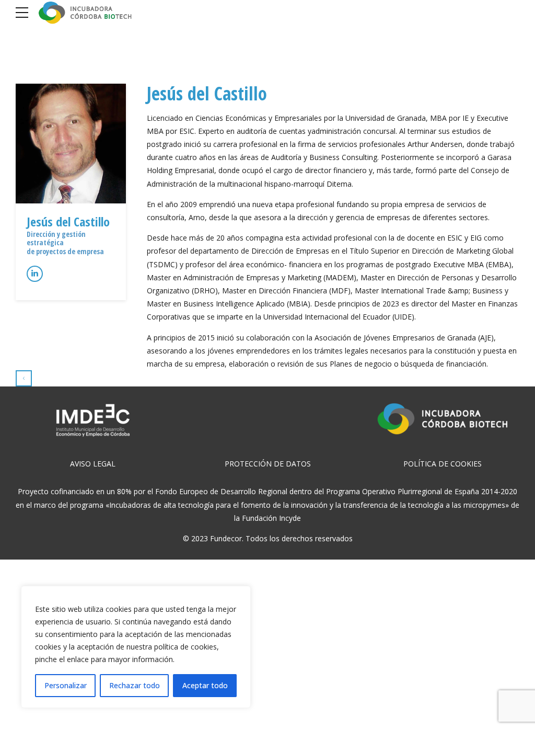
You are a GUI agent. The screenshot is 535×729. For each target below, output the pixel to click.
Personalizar (65, 685)
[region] (136, 647)
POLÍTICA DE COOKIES (442, 464)
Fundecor (226, 538)
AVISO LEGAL (92, 464)
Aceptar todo (205, 685)
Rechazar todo (134, 685)
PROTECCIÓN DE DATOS (268, 464)
